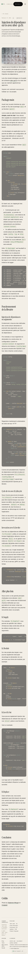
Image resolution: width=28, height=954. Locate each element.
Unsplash (4, 905)
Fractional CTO (13, 927)
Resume (3, 948)
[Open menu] (25, 4)
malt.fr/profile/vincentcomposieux (19, 946)
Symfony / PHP (13, 929)
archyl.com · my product (16, 941)
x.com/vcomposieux (14, 948)
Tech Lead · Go (13, 923)
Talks (3, 943)
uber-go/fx (13, 80)
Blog (3, 941)
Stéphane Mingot (13, 903)
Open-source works (5, 945)
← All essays (5, 13)
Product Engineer (14, 931)
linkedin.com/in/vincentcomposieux (19, 944)
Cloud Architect (14, 925)
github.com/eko (13, 943)
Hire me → (18, 4)
